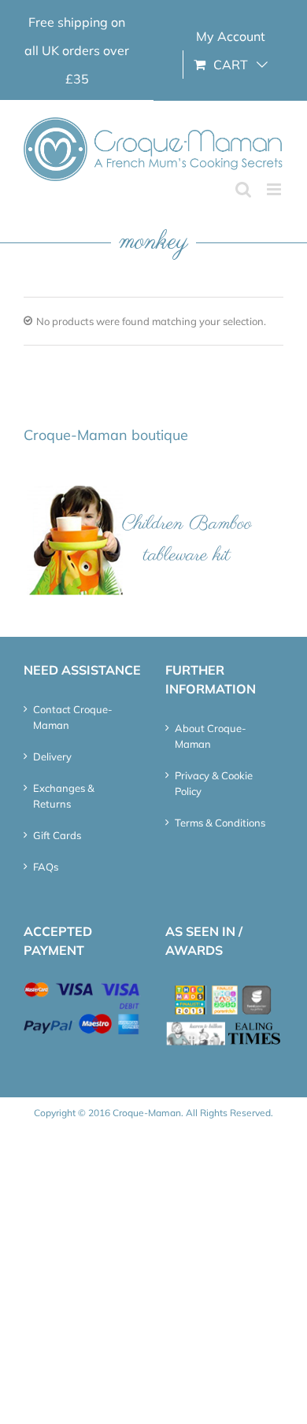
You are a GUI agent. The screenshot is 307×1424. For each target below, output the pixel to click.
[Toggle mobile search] (243, 189)
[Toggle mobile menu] (275, 189)
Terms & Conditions (220, 822)
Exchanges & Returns (63, 796)
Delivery (52, 756)
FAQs (45, 866)
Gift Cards (57, 835)
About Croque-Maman (210, 736)
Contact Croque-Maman (73, 717)
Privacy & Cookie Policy (214, 783)
